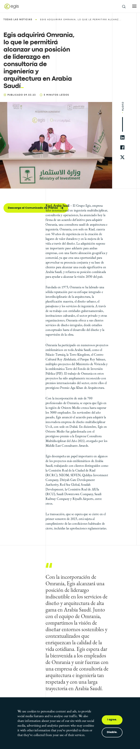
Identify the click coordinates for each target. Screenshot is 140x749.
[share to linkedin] (122, 137)
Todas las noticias (17, 20)
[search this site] (124, 6)
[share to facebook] (122, 147)
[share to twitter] (122, 157)
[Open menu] (134, 6)
